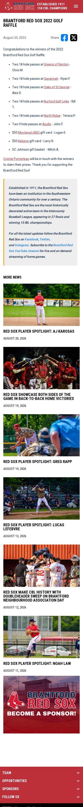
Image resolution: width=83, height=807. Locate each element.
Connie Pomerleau (16, 159)
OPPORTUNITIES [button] (14, 781)
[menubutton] (76, 6)
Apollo (46, 124)
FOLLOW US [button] (10, 797)
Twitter (44, 239)
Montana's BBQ (29, 132)
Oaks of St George (56, 87)
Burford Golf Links (56, 101)
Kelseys (23, 141)
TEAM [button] (6, 773)
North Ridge (52, 115)
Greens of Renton (56, 64)
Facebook (31, 239)
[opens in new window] (41, 732)
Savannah (51, 78)
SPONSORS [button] (10, 789)
